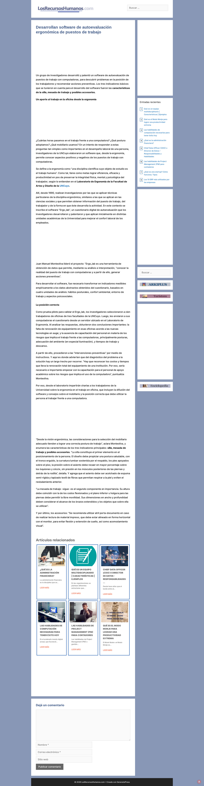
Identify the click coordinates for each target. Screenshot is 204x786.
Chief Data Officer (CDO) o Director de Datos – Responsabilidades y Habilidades (155, 152)
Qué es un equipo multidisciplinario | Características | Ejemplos (155, 112)
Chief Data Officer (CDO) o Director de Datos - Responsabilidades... (114, 576)
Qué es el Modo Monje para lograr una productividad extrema (112, 632)
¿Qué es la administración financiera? (49, 572)
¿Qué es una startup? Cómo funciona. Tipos (156, 173)
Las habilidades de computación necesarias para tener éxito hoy (157, 133)
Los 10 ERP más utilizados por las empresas (156, 180)
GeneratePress (123, 782)
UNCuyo (64, 185)
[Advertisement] (83, 55)
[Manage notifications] (199, 782)
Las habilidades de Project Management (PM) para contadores (155, 164)
